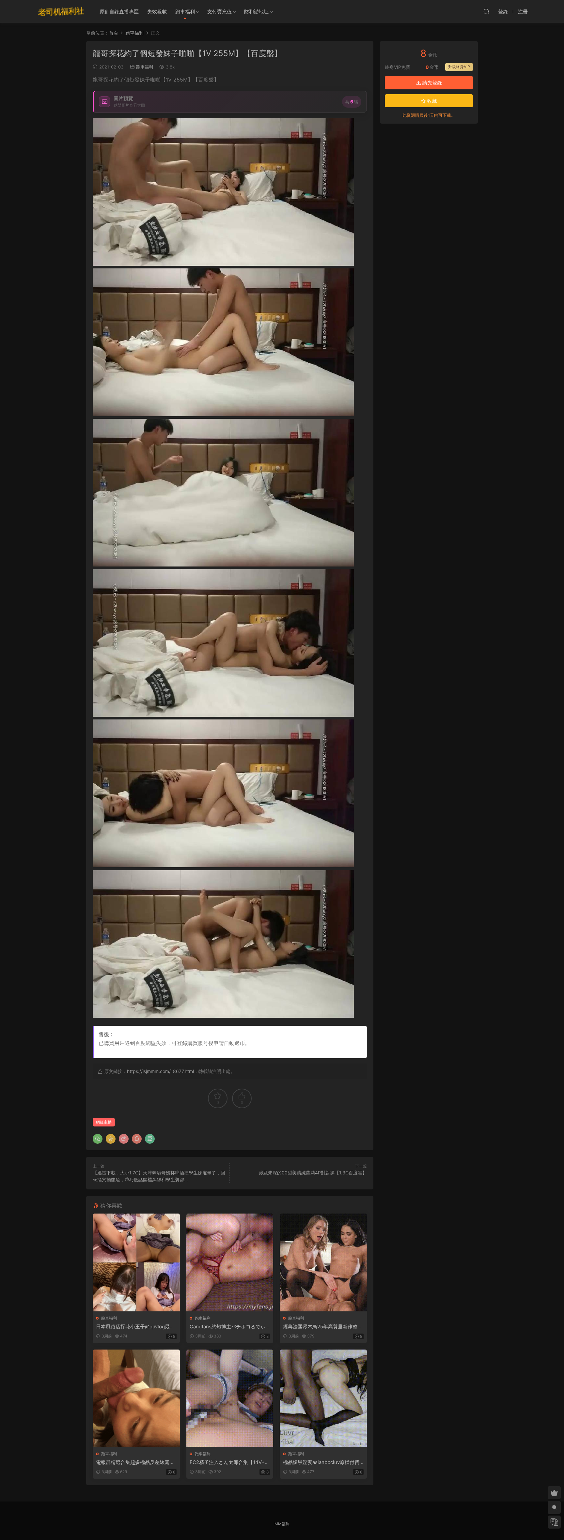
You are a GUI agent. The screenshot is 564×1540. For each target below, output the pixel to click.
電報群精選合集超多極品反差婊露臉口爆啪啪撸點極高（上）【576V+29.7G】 (135, 1462)
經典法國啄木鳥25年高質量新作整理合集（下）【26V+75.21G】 (322, 1326)
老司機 (61, 11)
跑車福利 (185, 11)
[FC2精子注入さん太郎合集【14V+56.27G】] (230, 1398)
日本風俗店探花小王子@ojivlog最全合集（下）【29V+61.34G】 (135, 1326)
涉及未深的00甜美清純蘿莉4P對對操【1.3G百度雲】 (313, 1172)
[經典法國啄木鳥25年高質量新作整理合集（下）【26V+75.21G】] (323, 1262)
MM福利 (282, 1523)
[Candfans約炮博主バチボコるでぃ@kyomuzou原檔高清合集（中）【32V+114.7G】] (230, 1262)
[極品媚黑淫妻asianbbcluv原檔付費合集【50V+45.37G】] (323, 1398)
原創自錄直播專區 (119, 11)
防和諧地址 (256, 11)
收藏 (431, 101)
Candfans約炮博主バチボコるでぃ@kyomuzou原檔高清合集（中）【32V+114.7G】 (230, 1326)
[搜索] (486, 11)
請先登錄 (431, 83)
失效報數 (157, 11)
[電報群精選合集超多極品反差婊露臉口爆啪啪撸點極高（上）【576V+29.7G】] (136, 1398)
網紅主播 (104, 1122)
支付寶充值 (219, 11)
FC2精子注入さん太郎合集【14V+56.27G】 (229, 1462)
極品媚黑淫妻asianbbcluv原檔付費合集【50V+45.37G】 (321, 1462)
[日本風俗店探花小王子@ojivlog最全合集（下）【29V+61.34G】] (136, 1262)
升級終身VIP (459, 66)
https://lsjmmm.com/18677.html (160, 1071)
